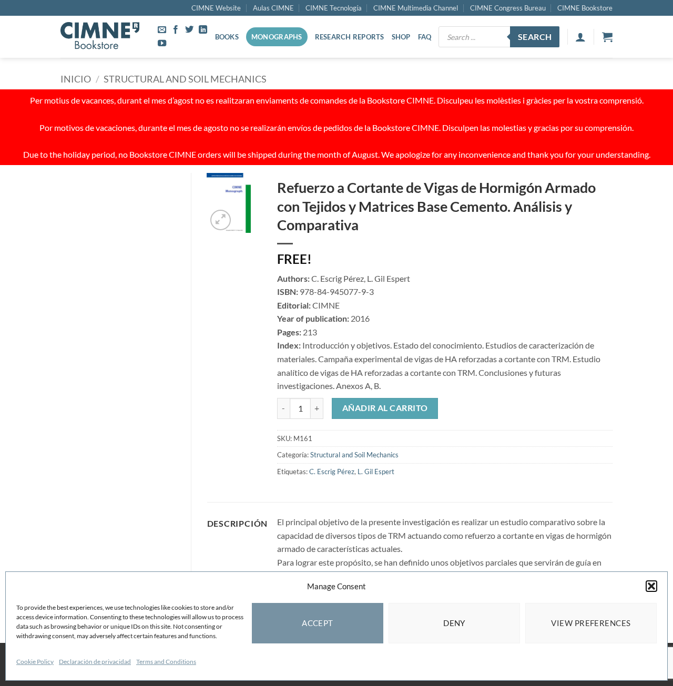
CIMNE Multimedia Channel (415, 8)
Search (535, 37)
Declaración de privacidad (95, 661)
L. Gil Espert (376, 471)
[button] (651, 586)
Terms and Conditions (166, 661)
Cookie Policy (35, 661)
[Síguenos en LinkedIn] (203, 30)
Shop (401, 37)
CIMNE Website (216, 8)
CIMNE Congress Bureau (508, 8)
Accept (317, 623)
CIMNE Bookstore (585, 8)
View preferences (590, 623)
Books (227, 37)
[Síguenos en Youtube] (162, 43)
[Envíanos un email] (162, 30)
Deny (454, 623)
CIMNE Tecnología (333, 8)
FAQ (425, 37)
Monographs (276, 37)
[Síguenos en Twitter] (189, 30)
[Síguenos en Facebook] (175, 30)
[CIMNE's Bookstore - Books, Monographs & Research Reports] (99, 36)
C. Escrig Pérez (331, 471)
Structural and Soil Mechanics (185, 79)
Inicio (75, 79)
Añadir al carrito (385, 408)
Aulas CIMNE (273, 8)
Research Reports (349, 37)
